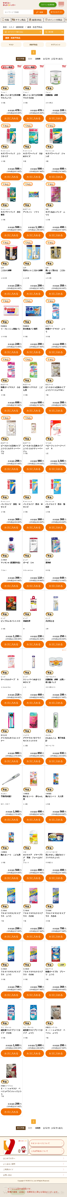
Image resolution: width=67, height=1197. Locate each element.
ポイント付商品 (55, 20)
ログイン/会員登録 (47, 4)
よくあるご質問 (9, 1164)
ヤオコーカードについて (40, 1143)
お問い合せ (7, 1175)
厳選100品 (36, 20)
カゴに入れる (11, 118)
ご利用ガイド (8, 1169)
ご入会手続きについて (39, 1151)
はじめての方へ (9, 1158)
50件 (30, 59)
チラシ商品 (20, 20)
